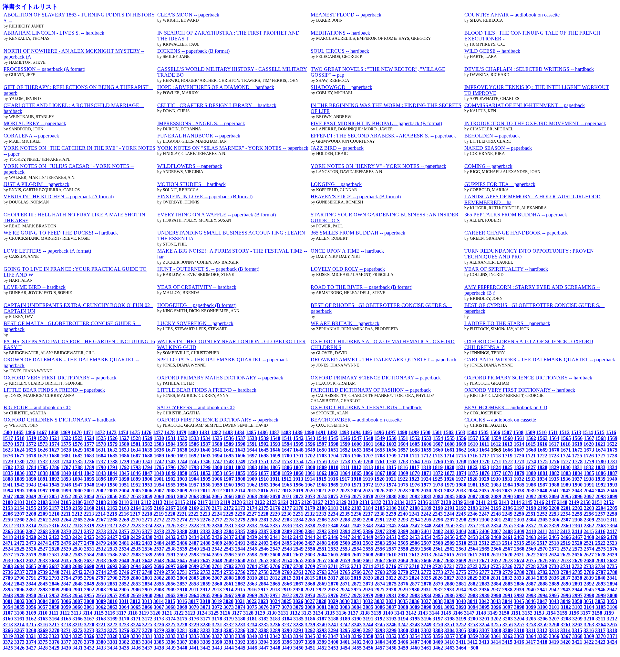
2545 (252, 549)
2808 (228, 578)
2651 (252, 560)
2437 (228, 537)
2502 (368, 543)
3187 (321, 618)
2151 (597, 502)
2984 (426, 595)
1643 (240, 450)
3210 (589, 618)
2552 (333, 549)
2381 (194, 531)
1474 (123, 432)
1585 (182, 444)
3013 (147, 601)
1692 (194, 455)
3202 (496, 618)
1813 (368, 467)
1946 (66, 484)
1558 (484, 438)
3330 (135, 636)
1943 (31, 484)
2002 (101, 490)
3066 (147, 607)
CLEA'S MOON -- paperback (188, 14)
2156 (42, 508)
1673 (589, 450)
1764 (414, 461)
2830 (484, 578)
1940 (612, 479)
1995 (19, 490)
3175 (182, 618)
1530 (159, 438)
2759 (275, 572)
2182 (345, 508)
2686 (42, 566)
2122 (260, 502)
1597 (321, 444)
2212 (77, 514)
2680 (589, 560)
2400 (414, 531)
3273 (89, 630)
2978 (356, 595)
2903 (101, 589)
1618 (565, 444)
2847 (66, 583)
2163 (124, 508)
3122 (178, 613)
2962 (170, 595)
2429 (135, 537)
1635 (147, 450)
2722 (461, 566)
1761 (380, 461)
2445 (321, 537)
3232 (228, 624)
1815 (391, 467)
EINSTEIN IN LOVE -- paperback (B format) (205, 196)
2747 (135, 572)
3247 (403, 624)
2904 (112, 589)
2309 (589, 519)
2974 (310, 595)
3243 (356, 624)
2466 (566, 537)
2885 (507, 583)
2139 (457, 502)
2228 (263, 514)
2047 (8, 496)
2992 (519, 595)
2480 (112, 543)
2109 (112, 502)
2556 (380, 549)
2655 (298, 560)
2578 (19, 554)
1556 (461, 438)
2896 (19, 589)
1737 (101, 461)
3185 (298, 618)
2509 (449, 543)
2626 (577, 554)
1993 (612, 484)
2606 (345, 554)
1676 (8, 455)
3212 (612, 618)
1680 (54, 455)
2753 (205, 572)
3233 (240, 624)
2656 (310, 560)
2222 (193, 514)
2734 (600, 566)
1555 (449, 438)
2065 (217, 496)
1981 (473, 484)
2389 (287, 531)
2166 (159, 508)
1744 (182, 461)
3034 (391, 601)
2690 (89, 566)
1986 (531, 484)
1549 (380, 438)
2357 (531, 525)
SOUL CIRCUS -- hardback (340, 51)
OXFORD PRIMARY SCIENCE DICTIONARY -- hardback (528, 377)
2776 (473, 572)
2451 (391, 537)
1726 (589, 455)
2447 (345, 537)
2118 (214, 502)
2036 (496, 490)
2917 (263, 589)
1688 (147, 455)
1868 (391, 473)
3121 (167, 613)
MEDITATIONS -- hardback (340, 33)
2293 (403, 519)
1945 (54, 484)
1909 (252, 479)
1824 (496, 467)
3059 (66, 607)
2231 (298, 514)
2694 (135, 566)
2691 (101, 566)
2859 (205, 583)
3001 (8, 601)
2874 (380, 583)
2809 (240, 578)
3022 (251, 601)
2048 (19, 496)
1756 (321, 461)
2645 (182, 560)
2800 (135, 578)
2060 (159, 496)
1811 (345, 467)
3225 (147, 624)
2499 (333, 543)
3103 (577, 607)
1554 (438, 438)
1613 (507, 444)
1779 (589, 461)
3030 (344, 601)
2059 (147, 496)
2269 (124, 519)
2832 (507, 578)
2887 (531, 583)
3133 (306, 613)
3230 (205, 624)
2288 (345, 519)
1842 (89, 473)
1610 (473, 444)
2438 (240, 537)
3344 (298, 636)
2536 (147, 549)
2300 (484, 519)
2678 (566, 560)
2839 (589, 578)
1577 (89, 444)
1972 (368, 484)
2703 (240, 566)
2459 (484, 537)
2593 (194, 554)
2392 (321, 531)
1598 (333, 444)
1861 (310, 473)
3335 (194, 636)
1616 (542, 444)
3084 (356, 607)
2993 (531, 595)
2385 (240, 531)
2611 (403, 554)
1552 (414, 438)
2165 (147, 508)
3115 (99, 613)
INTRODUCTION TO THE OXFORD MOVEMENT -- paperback (535, 123)
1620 (589, 444)
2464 (542, 537)
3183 (275, 618)
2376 (135, 531)
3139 (376, 613)
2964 (194, 595)
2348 (426, 525)
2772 (426, 572)
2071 (287, 496)
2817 (333, 578)
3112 (65, 613)
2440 (263, 537)
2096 (577, 496)
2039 (530, 490)
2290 (368, 519)
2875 (391, 583)
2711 (333, 566)
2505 (403, 543)
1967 (310, 484)
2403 (449, 531)
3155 (562, 613)
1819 (437, 467)
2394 (345, 531)
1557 (473, 438)
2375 (124, 531)
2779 (507, 572)
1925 (437, 479)
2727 (519, 566)
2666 (426, 560)
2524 (8, 549)
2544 (240, 549)
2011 (205, 490)
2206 (8, 514)
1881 (542, 473)
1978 (438, 484)
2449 (368, 537)
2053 (77, 496)
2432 (170, 537)
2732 (577, 566)
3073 (228, 607)
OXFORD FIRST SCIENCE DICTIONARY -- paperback (217, 419)
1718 (496, 455)
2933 (449, 589)
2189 (426, 508)
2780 (519, 572)
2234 (333, 514)
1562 (531, 438)
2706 (275, 566)
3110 (42, 613)
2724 (484, 566)
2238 (379, 514)
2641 (135, 560)
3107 (8, 613)
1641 (217, 450)
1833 (600, 467)
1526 (112, 438)
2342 (356, 525)
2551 (321, 549)
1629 (77, 450)
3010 (112, 601)
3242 (345, 624)
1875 (473, 473)
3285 (228, 630)
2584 (89, 554)
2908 (159, 589)
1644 (252, 450)
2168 (182, 508)
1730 (19, 461)
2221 (182, 514)
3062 (101, 607)
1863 (333, 473)
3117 (121, 613)
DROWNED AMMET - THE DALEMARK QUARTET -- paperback (384, 359)
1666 (507, 450)
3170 (124, 618)
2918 (275, 589)
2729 (542, 566)
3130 (271, 613)
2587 (124, 554)
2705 (263, 566)
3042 (484, 601)
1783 (19, 467)
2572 (566, 549)
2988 (473, 595)
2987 (461, 595)
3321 (31, 636)
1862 (321, 473)
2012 (217, 490)
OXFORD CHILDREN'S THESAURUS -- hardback (366, 407)
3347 (333, 636)
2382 (205, 531)
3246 (391, 624)
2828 (461, 578)
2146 (539, 502)
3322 (42, 636)
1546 (345, 438)
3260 (554, 624)
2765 (345, 572)
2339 (321, 525)
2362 (589, 525)
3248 (414, 624)
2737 (19, 572)
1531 (170, 438)
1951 (124, 484)
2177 (287, 508)
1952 (135, 484)
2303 (519, 519)
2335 (275, 525)
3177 (205, 618)
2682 (612, 560)
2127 (318, 502)
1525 (101, 438)
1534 (205, 438)
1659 (426, 450)
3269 (42, 630)
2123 (271, 502)
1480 (193, 432)
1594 (287, 444)
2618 (484, 554)
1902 (170, 479)
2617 (472, 554)
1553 (426, 438)
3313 (554, 630)
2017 (275, 490)
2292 (391, 519)
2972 (287, 595)
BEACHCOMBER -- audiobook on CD (505, 407)
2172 (228, 508)
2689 (77, 566)
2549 (298, 549)
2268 (112, 519)
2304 (531, 519)
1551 (403, 438)
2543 (228, 549)
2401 (426, 531)
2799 (124, 578)
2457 (461, 537)
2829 (472, 578)
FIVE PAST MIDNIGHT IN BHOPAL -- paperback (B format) (376, 123)
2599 (263, 554)
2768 (380, 572)
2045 (600, 490)
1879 (519, 473)
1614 (519, 444)
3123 (190, 613)
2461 (507, 537)
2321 (112, 525)
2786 (589, 572)
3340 (252, 636)
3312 (542, 630)
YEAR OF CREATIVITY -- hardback (196, 287)
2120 (237, 502)
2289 (356, 519)
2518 (554, 543)
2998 (589, 595)
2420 (31, 537)
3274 (101, 630)
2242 (426, 514)
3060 (77, 607)
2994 (542, 595)
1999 (66, 490)
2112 (146, 502)
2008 (170, 490)
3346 (321, 636)
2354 (496, 525)
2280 (252, 519)
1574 (54, 444)
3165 (66, 618)
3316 (589, 630)
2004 (124, 490)
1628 (66, 450)
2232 (310, 514)
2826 (437, 578)
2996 (566, 595)
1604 (403, 444)
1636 (159, 450)
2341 (345, 525)
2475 (54, 543)
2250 (519, 514)
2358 (542, 525)
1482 (216, 432)
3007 (77, 601)
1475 (134, 432)
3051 (589, 601)
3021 (240, 601)
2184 (368, 508)
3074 (240, 607)
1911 (275, 479)
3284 (217, 630)
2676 (542, 560)
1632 (112, 450)
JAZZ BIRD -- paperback (337, 148)
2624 (554, 554)
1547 (356, 438)
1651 (333, 450)
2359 (554, 525)
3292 (310, 630)
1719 (507, 455)
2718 (414, 566)
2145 (527, 502)
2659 (345, 560)
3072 (217, 607)
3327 (101, 636)
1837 (31, 473)
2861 (228, 583)
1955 (170, 484)
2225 (228, 514)
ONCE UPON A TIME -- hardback (347, 251)
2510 (461, 543)
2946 (600, 589)
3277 (135, 630)
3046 (530, 601)
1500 (425, 432)
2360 (566, 525)
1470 (76, 432)
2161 (101, 508)
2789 (8, 578)
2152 (609, 502)
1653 (356, 450)
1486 (262, 432)
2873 (368, 583)
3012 (135, 601)
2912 (205, 589)
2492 (252, 543)
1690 (170, 455)
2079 (380, 496)
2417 (612, 531)
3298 (380, 630)
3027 (310, 601)
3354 (414, 636)
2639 (112, 560)
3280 (170, 630)
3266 (8, 630)
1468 (53, 432)
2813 (286, 578)
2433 (182, 537)
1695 (228, 455)
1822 (472, 467)
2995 (554, 595)
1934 (542, 479)
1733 (54, 461)
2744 (101, 572)
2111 (135, 502)
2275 (194, 519)
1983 (496, 484)
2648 (217, 560)
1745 (194, 461)
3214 (19, 624)
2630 (8, 560)
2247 (484, 514)
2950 (31, 595)
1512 (564, 432)
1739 (124, 461)
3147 (469, 613)
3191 (368, 618)
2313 (19, 525)
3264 (600, 624)
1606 (426, 444)
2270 (135, 519)
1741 (147, 461)
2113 (157, 502)
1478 (169, 432)
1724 (565, 455)
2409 (519, 531)
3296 (356, 630)
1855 (240, 473)
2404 (461, 531)
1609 (461, 444)
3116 (110, 613)
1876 (484, 473)
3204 (519, 618)
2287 (333, 519)
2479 (101, 543)
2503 (380, 543)
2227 (251, 514)
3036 (414, 601)
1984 (507, 484)
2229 (275, 514)
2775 (461, 572)
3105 (600, 607)
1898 (124, 479)
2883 (484, 583)
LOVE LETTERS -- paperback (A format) (47, 251)
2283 (287, 519)
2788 (612, 572)
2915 (240, 589)
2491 (240, 543)
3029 (333, 601)
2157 (54, 508)
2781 (531, 572)
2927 (379, 589)
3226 (159, 624)
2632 (31, 560)
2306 (554, 519)
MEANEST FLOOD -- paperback (346, 14)
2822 (391, 578)
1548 (368, 438)
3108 (19, 613)
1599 (345, 444)
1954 (159, 484)
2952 (54, 595)
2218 (147, 514)
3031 (356, 601)
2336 (287, 525)
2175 (263, 508)
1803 (252, 467)
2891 (577, 583)
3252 (461, 624)
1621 (600, 444)
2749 (159, 572)
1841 (77, 473)
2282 (275, 519)
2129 (341, 502)
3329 (124, 636)
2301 (496, 519)
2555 (368, 549)
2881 (461, 583)
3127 (237, 613)
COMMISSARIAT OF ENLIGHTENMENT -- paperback (524, 105)
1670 (554, 450)
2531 (89, 549)
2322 (124, 525)
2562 (449, 549)
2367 (31, 531)
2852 (124, 583)
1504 (472, 432)
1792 (124, 467)
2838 (577, 578)
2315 (42, 525)
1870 (414, 473)
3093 (461, 607)
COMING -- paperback (488, 166)
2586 (112, 554)
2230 (286, 514)
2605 (333, 554)
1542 (298, 438)
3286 (240, 630)
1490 (309, 432)
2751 (182, 572)
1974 (391, 484)
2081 (403, 496)
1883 (566, 473)
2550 (310, 549)
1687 (135, 455)
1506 (495, 432)
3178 (217, 618)
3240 (321, 624)
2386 (252, 531)
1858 (275, 473)
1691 (182, 455)
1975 (403, 484)
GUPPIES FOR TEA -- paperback (499, 184)
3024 (275, 601)
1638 (182, 450)
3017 (193, 601)
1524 (89, 438)
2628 (600, 554)
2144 (516, 502)
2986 (449, 595)
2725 (496, 566)
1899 (135, 479)
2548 (287, 549)
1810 (333, 467)
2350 (449, 525)
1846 (135, 473)
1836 (19, 473)
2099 (612, 496)
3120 (155, 613)
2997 (577, 595)
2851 (112, 583)
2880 (449, 583)
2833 (519, 578)
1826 (519, 467)
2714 (368, 566)
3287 (252, 630)
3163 (42, 618)
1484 (239, 432)
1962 (252, 484)
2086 (461, 496)
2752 (194, 572)
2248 (496, 514)
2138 (446, 502)
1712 (426, 455)
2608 (368, 554)
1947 (77, 484)
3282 (194, 630)
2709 (310, 566)
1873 (449, 473)
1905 (205, 479)
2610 (391, 554)
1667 (519, 450)
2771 (414, 572)
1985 (519, 484)
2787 (600, 572)
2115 (180, 502)
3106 (612, 607)
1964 (275, 484)
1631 (101, 450)
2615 (449, 554)
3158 (597, 613)
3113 (76, 613)
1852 (205, 473)
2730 (554, 566)
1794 (147, 467)
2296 (438, 519)
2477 (77, 543)
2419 (19, 537)
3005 (54, 601)
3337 (217, 636)
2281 (263, 519)
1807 (298, 467)
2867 (298, 583)
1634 (135, 450)
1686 (124, 455)
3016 (182, 601)
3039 (449, 601)
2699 (194, 566)
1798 (194, 467)
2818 (344, 578)
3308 (496, 630)
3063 (112, 607)
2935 (472, 589)
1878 (507, 473)
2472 (19, 543)
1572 (31, 444)
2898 (42, 589)
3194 (403, 618)
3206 (542, 618)
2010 (194, 490)
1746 (205, 461)
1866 (368, 473)
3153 (539, 613)
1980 (461, 484)
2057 (124, 496)
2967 (228, 595)
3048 (554, 601)
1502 (448, 432)
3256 (507, 624)
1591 (252, 444)
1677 (19, 455)
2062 (182, 496)
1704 (333, 455)
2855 (159, 583)
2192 (461, 508)
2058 (135, 496)
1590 (240, 444)
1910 (263, 479)
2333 (252, 525)
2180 (321, 508)
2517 (542, 543)
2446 (333, 537)
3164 (54, 618)
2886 (519, 583)
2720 (437, 566)
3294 (333, 630)
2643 (159, 560)
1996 (31, 490)
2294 (414, 519)
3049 (565, 601)
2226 (240, 514)
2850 (101, 583)
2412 (554, 531)
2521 (589, 543)
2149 (574, 502)
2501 (356, 543)
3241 (333, 624)
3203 (507, 618)
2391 (310, 531)
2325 (159, 525)
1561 (519, 438)
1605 (414, 444)
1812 (356, 467)
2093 (542, 496)
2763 (321, 572)
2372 (89, 531)
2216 (124, 514)
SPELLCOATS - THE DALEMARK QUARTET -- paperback (222, 359)
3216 (42, 624)
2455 (438, 537)
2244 (449, 514)
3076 (263, 607)
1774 (531, 461)
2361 (577, 525)
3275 (112, 630)
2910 (182, 589)
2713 (356, 566)
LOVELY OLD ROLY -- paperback (348, 269)
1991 (589, 484)
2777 (484, 572)
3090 (426, 607)
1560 (507, 438)
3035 (403, 601)
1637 (170, 450)
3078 (287, 607)
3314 (565, 630)
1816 (403, 467)
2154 (19, 508)
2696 (159, 566)
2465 (554, 537)
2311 (612, 519)
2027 (391, 490)
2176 (275, 508)
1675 (612, 450)
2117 (203, 502)
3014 (158, 601)
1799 (205, 467)
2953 (66, 595)
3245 (380, 624)
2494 (275, 543)
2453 (414, 537)
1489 (297, 432)
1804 (263, 467)
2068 (252, 496)
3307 (484, 630)
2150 (585, 502)
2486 (182, 543)
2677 (554, 560)
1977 (426, 484)
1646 (275, 450)
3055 (19, 607)
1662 (461, 450)
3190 (356, 618)
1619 (577, 444)
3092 (449, 607)
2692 (112, 566)
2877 (414, 583)
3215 (31, 624)
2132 (376, 502)
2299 (473, 519)
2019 (298, 490)
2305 (542, 519)
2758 (263, 572)
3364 (531, 636)
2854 (147, 583)
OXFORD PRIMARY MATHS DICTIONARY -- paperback (220, 377)
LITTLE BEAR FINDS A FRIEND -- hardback (206, 390)
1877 (496, 473)
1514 (588, 432)
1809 (321, 467)
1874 (461, 473)
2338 (310, 525)
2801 (147, 578)
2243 (437, 514)
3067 (159, 607)
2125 (295, 502)
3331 (147, 636)
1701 (298, 455)
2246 (472, 514)
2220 (170, 514)
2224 (217, 514)
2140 (469, 502)
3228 (182, 624)
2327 (182, 525)
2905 (124, 589)
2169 (194, 508)
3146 (457, 613)
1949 (101, 484)
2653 (275, 560)
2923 (333, 589)
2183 (356, 508)
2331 (228, 525)
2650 (240, 560)
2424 (77, 537)
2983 (414, 595)
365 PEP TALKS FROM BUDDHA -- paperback (515, 214)
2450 (380, 537)
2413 (565, 531)
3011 (124, 601)
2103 (42, 502)
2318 (77, 525)
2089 (496, 496)
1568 (600, 438)
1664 (484, 450)
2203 (589, 508)
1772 (507, 461)
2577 (8, 554)
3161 (19, 618)
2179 (310, 508)
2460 (496, 537)
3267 (19, 630)
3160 (8, 618)
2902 (89, 589)
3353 (403, 636)
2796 (89, 578)
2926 (368, 589)
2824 (414, 578)
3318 (612, 630)
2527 (42, 549)
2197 (519, 508)
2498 (321, 543)
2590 (159, 554)
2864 (263, 583)
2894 (612, 583)
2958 (124, 595)
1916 (333, 479)
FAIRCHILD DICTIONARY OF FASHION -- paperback (371, 390)
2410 (531, 531)
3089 (414, 607)
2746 (124, 572)
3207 (554, 618)
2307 (566, 519)
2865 (275, 583)
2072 (298, 496)
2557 (391, 549)
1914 (310, 479)
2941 (542, 589)
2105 (66, 502)
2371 (77, 531)
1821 (461, 467)
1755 (310, 461)
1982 (484, 484)
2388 (275, 531)
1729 (8, 461)
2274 (182, 519)
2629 (612, 554)
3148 (481, 613)
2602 (298, 554)
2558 (403, 549)
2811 (263, 578)
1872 (438, 473)
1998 (54, 490)
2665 (414, 560)
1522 (66, 438)
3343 (287, 636)
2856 (170, 583)
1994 (8, 490)
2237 (368, 514)
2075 (333, 496)
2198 (531, 508)
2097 (589, 496)
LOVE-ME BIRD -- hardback (35, 287)
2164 (135, 508)
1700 (287, 455)
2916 (251, 589)
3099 (531, 607)
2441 (275, 537)
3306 (473, 630)
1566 (577, 438)
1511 (553, 432)
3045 (519, 601)
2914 (228, 589)
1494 (355, 432)
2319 (89, 525)
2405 (473, 531)
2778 (496, 572)
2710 (321, 566)
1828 (542, 467)
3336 (205, 636)
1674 (600, 450)
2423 (66, 537)
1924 (426, 479)
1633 (124, 450)
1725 (577, 455)
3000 (612, 595)
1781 (612, 461)
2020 (310, 490)
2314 (31, 525)
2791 (31, 578)
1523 (77, 438)
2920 (298, 589)
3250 (438, 624)
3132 (295, 613)
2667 (438, 560)
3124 (202, 613)
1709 (391, 455)
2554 (356, 549)
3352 (391, 636)
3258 (531, 624)
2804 (182, 578)
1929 (484, 479)
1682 (77, 455)
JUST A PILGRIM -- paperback (36, 184)
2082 (414, 496)
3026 (298, 601)
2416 (600, 531)
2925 (356, 589)
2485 (170, 543)
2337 (298, 525)
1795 (159, 467)
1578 (101, 444)
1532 (182, 438)
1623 (8, 450)
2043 (577, 490)
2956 (101, 595)
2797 (101, 578)
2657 (321, 560)
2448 (356, 537)
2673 (507, 560)
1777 (566, 461)
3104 (589, 607)
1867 (380, 473)
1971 (356, 484)
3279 (159, 630)
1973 (380, 484)
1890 (31, 479)
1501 (437, 432)
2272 (159, 519)
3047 (542, 601)
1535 (217, 438)
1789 (89, 467)
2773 (438, 572)
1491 (320, 432)
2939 (519, 589)
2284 (298, 519)
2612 (414, 554)
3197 (438, 618)
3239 (310, 624)
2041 (554, 490)
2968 (240, 595)
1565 (566, 438)
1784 (31, 467)
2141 (481, 502)
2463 (531, 537)
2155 (31, 508)
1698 (263, 455)
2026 (379, 490)
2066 (228, 496)
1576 (77, 444)
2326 (170, 525)
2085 (449, 496)
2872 (356, 583)
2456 (449, 537)
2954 (77, 595)
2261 (31, 519)
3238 (298, 624)
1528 (135, 438)
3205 (531, 618)
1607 (438, 444)
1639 (194, 450)
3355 (426, 636)
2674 (519, 560)
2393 (333, 531)
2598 (252, 554)
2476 (66, 543)
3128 (248, 613)
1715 (461, 455)
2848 (77, 583)
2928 (391, 589)
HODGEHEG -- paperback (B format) (196, 305)
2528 (54, 549)
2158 (66, 508)
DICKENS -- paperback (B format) (193, 51)
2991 (507, 595)
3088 (403, 607)
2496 (298, 543)
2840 (600, 578)
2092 (531, 496)
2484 (159, 543)
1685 (112, 455)
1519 (31, 438)
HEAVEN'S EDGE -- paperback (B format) (356, 196)
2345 (391, 525)
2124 (283, 502)
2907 (147, 589)
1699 (275, 455)
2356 (519, 525)
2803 (170, 578)
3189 (345, 618)
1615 (530, 444)
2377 (147, 531)
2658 (333, 560)
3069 (182, 607)
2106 (77, 502)
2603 (310, 554)
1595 (298, 444)
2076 (345, 496)
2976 (333, 595)
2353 (484, 525)
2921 (310, 589)
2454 (426, 537)
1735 (77, 461)
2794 (66, 578)
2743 (89, 572)
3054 (8, 607)
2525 (19, 549)
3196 (426, 618)
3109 (31, 613)
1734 (66, 461)
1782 (8, 467)
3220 (89, 624)
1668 (531, 450)
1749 (240, 461)
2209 (42, 514)
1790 (101, 467)
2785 (577, 572)
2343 (368, 525)
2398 (391, 531)
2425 (89, 537)
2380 (182, 531)
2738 (31, 572)
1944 (42, 484)
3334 (182, 636)
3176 (194, 618)
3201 (484, 618)
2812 (275, 578)
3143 (423, 613)
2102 (31, 502)
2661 (368, 560)
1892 (54, 479)
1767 (449, 461)
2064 (205, 496)
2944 (577, 589)
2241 (414, 514)
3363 (519, 636)
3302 (426, 630)
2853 (135, 583)
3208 (566, 618)
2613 (426, 554)
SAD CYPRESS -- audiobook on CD (196, 407)
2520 (577, 543)
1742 (159, 461)
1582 (147, 444)
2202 (577, 508)
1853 (217, 473)
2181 (333, 508)
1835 (8, 473)
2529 (66, 549)
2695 (147, 566)
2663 (391, 560)
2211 (66, 514)
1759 (356, 461)
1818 (426, 467)
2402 (438, 531)
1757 (333, 461)
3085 (368, 607)
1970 (345, 484)
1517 (8, 438)
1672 (577, 450)
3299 (391, 630)
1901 (159, 479)
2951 (42, 595)
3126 (225, 613)
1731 (31, 461)
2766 (356, 572)
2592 (182, 554)
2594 (205, 554)
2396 (368, 531)
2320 (101, 525)
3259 (542, 624)
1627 (54, 450)
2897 (31, 589)
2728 (530, 566)
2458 (473, 537)
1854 (228, 473)
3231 (217, 624)
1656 (391, 450)
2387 (263, 531)
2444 (310, 537)
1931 (507, 479)
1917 (344, 479)
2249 (507, 514)
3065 (135, 607)
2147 (550, 502)
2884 (496, 583)
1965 (287, 484)
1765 (426, 461)
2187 (403, 508)
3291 (298, 630)
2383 (217, 531)
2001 (89, 490)
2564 (473, 549)
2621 (519, 554)
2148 (562, 502)
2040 (542, 490)
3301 (414, 630)
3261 (566, 624)
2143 (504, 502)
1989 (566, 484)
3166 (77, 618)
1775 (542, 461)
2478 (89, 543)
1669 (542, 450)
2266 (89, 519)
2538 (170, 549)
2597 (240, 554)
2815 (310, 578)
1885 (589, 473)
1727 (600, 455)
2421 (42, 537)
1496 (379, 432)
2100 (8, 502)
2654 (287, 560)
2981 (391, 595)
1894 (77, 479)
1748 (228, 461)
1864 (345, 473)
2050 (42, 496)
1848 (159, 473)
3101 (554, 607)
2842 (8, 583)
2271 (147, 519)
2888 (542, 583)
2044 (589, 490)
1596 (310, 444)
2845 (42, 583)
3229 (194, 624)
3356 (438, 636)
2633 (42, 560)
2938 (507, 589)
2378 (159, 531)
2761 (298, 572)
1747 (217, 461)
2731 (565, 566)
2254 (565, 514)
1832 (589, 467)
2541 (205, 549)
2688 (66, 566)
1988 (554, 484)
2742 (77, 572)
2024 (356, 490)
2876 (403, 583)
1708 (380, 455)
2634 (54, 560)
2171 (217, 508)
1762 (391, 461)
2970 (263, 595)
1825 (507, 467)
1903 (182, 479)
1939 (600, 479)
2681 (600, 560)
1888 (8, 479)
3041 (472, 601)
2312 (8, 525)
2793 (54, 578)
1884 (577, 473)
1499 (413, 432)
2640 (124, 560)
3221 (101, 624)
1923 (414, 479)
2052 (66, 496)
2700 (205, 566)
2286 (321, 519)
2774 (449, 572)
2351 (461, 525)
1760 (368, 461)
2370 (66, 531)
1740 (135, 461)
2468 (589, 537)
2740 (54, 572)
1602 (380, 444)
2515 (519, 543)
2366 (19, 531)
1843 (101, 473)
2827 (449, 578)
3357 (449, 636)
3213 (8, 624)
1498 (402, 432)
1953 (147, 484)
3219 (77, 624)
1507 (506, 432)
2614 (437, 554)
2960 (147, 595)
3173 (159, 618)
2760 (287, 572)
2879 (438, 583)
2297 (449, 519)
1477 (158, 432)
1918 (356, 479)
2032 (449, 490)
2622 (530, 554)
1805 (275, 467)
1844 (112, 473)
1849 (170, 473)
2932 (437, 589)
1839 (54, 473)
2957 (112, 595)
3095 (484, 607)
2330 (217, 525)
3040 (461, 601)
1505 (483, 432)
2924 (344, 589)
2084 (438, 496)
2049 (31, 496)
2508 (438, 543)
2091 (519, 496)
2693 (124, 566)
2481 (124, 543)
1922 (403, 479)
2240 (403, 514)
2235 (344, 514)
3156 (574, 613)
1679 (42, 455)
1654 (368, 450)
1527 (124, 438)
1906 (217, 479)
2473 (31, 543)
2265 (77, 519)
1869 (403, 473)
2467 (577, 537)
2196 (507, 508)
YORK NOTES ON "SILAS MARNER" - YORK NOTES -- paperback (232, 148)
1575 (66, 444)
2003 (112, 490)
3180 (240, 618)
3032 (368, 601)
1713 (437, 455)
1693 (205, 455)
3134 (318, 613)
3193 (391, 618)
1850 (182, 473)
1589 (228, 444)
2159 (77, 508)
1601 (368, 444)
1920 (379, 479)
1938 (589, 479)
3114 (87, 613)
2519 (565, 543)
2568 (519, 549)
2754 (217, 572)
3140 (388, 613)
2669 (461, 560)
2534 (124, 549)
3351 (380, 636)
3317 (600, 630)
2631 (19, 560)
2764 (333, 572)
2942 (554, 589)
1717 (484, 455)
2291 (380, 519)
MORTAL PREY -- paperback (35, 123)
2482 (135, 543)
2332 (240, 525)
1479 (181, 432)
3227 (170, 624)
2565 (484, 549)
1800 (217, 467)
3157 (585, 613)
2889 (554, 583)
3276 (124, 630)
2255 (577, 514)
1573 (42, 444)
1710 (403, 455)
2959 (135, 595)
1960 (228, 484)
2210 (54, 514)
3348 (345, 636)
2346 (403, 525)
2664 (403, 560)
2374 (112, 531)
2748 (147, 572)
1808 (310, 467)
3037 (426, 601)
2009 (182, 490)
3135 (330, 613)
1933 (530, 479)
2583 (77, 554)
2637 (89, 560)
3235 (263, 624)
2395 (356, 531)
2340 (333, 525)
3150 (504, 613)
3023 (263, 601)
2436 (217, 537)
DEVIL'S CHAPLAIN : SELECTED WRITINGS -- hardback (529, 69)
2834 (530, 578)
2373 (101, 531)
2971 (275, 595)
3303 (438, 630)
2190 (438, 508)
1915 (321, 479)
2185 (380, 508)
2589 (147, 554)
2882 (473, 583)
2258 (612, 514)
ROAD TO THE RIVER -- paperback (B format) (361, 287)
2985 (438, 595)
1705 (345, 455)
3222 (112, 624)
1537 (240, 438)
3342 (275, 636)
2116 (191, 502)
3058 (54, 607)
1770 (484, 461)
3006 (66, 601)
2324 (147, 525)
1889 (19, 479)
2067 (240, 496)
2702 (228, 566)
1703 (321, 455)
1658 (414, 450)
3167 (89, 618)
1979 (449, 484)
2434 (194, 537)
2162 (112, 508)
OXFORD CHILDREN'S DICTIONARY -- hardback (60, 419)
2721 (449, 566)
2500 (345, 543)
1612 (496, 444)
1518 (19, 438)
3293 (321, 630)
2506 (414, 543)
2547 (275, 549)
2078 (368, 496)
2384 (228, 531)
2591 (170, 554)
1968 (321, 484)
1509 (530, 432)
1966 (298, 484)
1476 (146, 432)
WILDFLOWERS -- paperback (189, 166)
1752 (275, 461)
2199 (542, 508)
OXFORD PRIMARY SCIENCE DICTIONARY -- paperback (376, 377)
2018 (286, 490)
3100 (542, 607)
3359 (473, 636)
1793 (135, 467)
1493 (344, 432)
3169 (112, 618)
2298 (461, 519)
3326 (89, 636)
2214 (100, 514)
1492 (332, 432)
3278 (147, 630)
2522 (600, 543)
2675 (531, 560)
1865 (356, 473)
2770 (403, 572)
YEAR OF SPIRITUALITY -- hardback (506, 269)
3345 (310, 636)
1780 (600, 461)
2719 (426, 566)
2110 (124, 502)
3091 (438, 607)
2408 (507, 531)
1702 (310, 455)
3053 (612, 601)
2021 (321, 490)
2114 (169, 502)
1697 (252, 455)
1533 (194, 438)
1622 (612, 444)
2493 (263, 543)
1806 (287, 467)
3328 (112, 636)
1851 (194, 473)
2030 (426, 490)
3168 (101, 618)
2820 (368, 578)
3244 (368, 624)
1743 (170, 461)
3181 (252, 618)
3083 (345, 607)
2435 (205, 537)
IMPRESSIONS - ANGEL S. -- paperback (201, 123)
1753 (287, 461)
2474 (42, 543)
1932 (519, 479)
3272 (77, 630)
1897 (112, 479)
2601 (287, 554)
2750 (170, 572)
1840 (66, 473)
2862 (240, 583)
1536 (228, 438)
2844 (31, 583)
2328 (194, 525)
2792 (42, 578)
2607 (356, 554)
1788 (77, 467)
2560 (426, 549)
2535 (135, 549)
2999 (600, 595)
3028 (321, 601)
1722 (542, 455)
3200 (473, 618)
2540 (194, 549)
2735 (612, 566)
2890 (566, 583)
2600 (275, 554)
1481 (204, 432)
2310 (600, 519)
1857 (263, 473)
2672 (496, 560)
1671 (566, 450)
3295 (345, 630)
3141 (399, 613)
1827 (530, 467)
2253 (554, 514)
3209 (577, 618)
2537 (159, 549)
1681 (66, 455)
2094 (554, 496)
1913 (298, 479)
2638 (101, 560)
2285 (310, 519)
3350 (368, 636)
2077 (356, 496)
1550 (391, 438)
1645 (263, 450)
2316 (54, 525)
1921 (391, 479)
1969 (333, 484)
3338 (228, 636)
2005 (135, 490)
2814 (298, 578)
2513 (496, 543)
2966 (217, 595)
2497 (310, 543)
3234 (252, 624)
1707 (368, 455)
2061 (170, 496)
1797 (182, 467)
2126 (306, 502)
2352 (473, 525)
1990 (577, 484)
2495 (287, 543)
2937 (496, 589)
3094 (473, 607)
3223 (124, 624)
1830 (565, 467)
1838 (42, 473)
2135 (411, 502)
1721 (530, 455)
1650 (321, 450)
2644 (170, 560)
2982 (403, 595)
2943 (565, 589)
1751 (263, 461)
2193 (473, 508)
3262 (577, 624)
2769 (391, 572)
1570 (8, 444)
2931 (426, 589)
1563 (542, 438)
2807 (217, 578)
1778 (577, 461)
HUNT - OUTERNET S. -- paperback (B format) (208, 269)
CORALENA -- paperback (31, 135)
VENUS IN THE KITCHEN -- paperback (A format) (59, 196)
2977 (345, 595)
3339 (240, 636)
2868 (310, 583)
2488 (205, 543)
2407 (496, 531)
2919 (286, 589)
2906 (135, 589)
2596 (228, 554)
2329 (205, 525)
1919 (368, 479)
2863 (252, 583)
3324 (66, 636)
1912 (286, 479)
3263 (589, 624)
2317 (66, 525)
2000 (77, 490)
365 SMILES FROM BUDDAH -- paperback (358, 232)
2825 (426, 578)
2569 (531, 549)
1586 (194, 444)
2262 (42, 519)
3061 (89, 607)
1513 (576, 432)
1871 (426, 473)
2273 (170, 519)
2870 (333, 583)
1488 (286, 432)
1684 (101, 455)
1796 (170, 467)
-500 (7, 432)
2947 (612, 589)
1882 (554, 473)
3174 (170, 618)
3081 (321, 607)
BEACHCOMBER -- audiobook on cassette (356, 419)
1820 (449, 467)
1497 (390, 432)
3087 (391, 607)
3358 (461, 636)
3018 (205, 601)
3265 (612, 624)
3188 (333, 618)
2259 (8, 519)
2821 (379, 578)
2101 (19, 502)
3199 (461, 618)
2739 (42, 572)
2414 (577, 531)
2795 (77, 578)
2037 (507, 490)
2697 (170, 566)
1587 (205, 444)
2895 (8, 589)
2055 (101, 496)
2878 (426, 583)
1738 (112, 461)
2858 (194, 583)
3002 (19, 601)
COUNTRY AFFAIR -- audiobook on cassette (512, 14)
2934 (461, 589)
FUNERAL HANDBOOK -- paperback (198, 135)
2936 (484, 589)
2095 (566, 496)
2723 (472, 566)
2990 (496, 595)
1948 (89, 484)
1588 (217, 444)
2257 (600, 514)
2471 (8, 543)
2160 (89, 508)
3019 (217, 601)
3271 (66, 630)
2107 (89, 502)
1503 (460, 432)
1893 (66, 479)
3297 (368, 630)
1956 (182, 484)
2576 (612, 549)
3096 (496, 607)
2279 (240, 519)
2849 (89, 583)
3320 (19, 636)
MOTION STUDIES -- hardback (191, 184)
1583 (159, 444)
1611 (484, 444)
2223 (205, 514)
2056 (112, 496)
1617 (554, 444)
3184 (287, 618)
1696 (240, 455)
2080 (391, 496)
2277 (217, 519)
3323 (54, 636)
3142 (411, 613)
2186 (391, 508)
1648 (298, 450)
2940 (530, 589)
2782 (542, 572)
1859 (287, 473)
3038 (437, 601)
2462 (519, 537)
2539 (182, 549)
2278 (228, 519)
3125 (213, 613)
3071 (205, 607)
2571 (554, 549)
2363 (600, 525)
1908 (240, 479)
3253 (473, 624)
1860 (298, 473)
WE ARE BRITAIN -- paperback (345, 323)
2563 (461, 549)
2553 (345, 549)
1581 (135, 444)
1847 (147, 473)
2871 (345, 583)
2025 (368, 490)
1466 (30, 432)
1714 (449, 455)
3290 (287, 630)
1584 (170, 444)
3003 (31, 601)
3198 (449, 618)
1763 (403, 461)
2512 (484, 543)
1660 (438, 450)
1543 (310, 438)
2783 (554, 572)
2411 (542, 531)
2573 (577, 549)
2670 (473, 560)
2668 (449, 560)
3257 (519, 624)
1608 (449, 444)
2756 (240, 572)
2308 (577, 519)
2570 (542, 549)
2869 (321, 583)
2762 (310, 572)
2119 (225, 502)
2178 (298, 508)
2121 (248, 502)
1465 (18, 432)
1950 (112, 484)
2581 (54, 554)
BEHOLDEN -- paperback (492, 135)
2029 (414, 490)
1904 (194, 479)
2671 (484, 560)
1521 (54, 438)
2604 (321, 554)
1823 (484, 467)
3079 (298, 607)
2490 (228, 543)
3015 (170, 601)
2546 (263, 549)
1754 (298, 461)
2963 (182, 595)
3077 (275, 607)
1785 (42, 467)
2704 (252, 566)
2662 (380, 560)
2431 (159, 537)
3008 (89, 601)
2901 (77, 589)
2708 (298, 566)
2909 (170, 589)
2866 (287, 583)
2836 (554, 578)
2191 (449, 508)
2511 (473, 543)
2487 (194, 543)
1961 (240, 484)
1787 (66, 467)
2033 (461, 490)
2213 (89, 514)
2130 (353, 502)
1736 (89, 461)
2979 (368, 595)
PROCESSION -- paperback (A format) (44, 69)
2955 (89, 595)
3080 (310, 607)
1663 (473, 450)
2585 (101, 554)
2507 (426, 543)
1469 (65, 432)
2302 (507, 519)
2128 (330, 502)
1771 (496, 461)
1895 (89, 479)
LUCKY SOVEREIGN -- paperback (195, 323)
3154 (550, 613)
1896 (101, 479)
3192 (380, 618)
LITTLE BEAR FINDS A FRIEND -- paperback (54, 390)
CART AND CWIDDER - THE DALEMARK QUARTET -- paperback (539, 359)
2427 (112, 537)
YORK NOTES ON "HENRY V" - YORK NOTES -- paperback (378, 166)
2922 (321, 589)
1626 (42, 450)
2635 (66, 560)
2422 (54, 537)
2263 (54, 519)
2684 (19, 566)
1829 (554, 467)
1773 (519, 461)
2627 (589, 554)
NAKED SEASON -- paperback (498, 148)
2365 (8, 531)
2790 (19, 578)
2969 (252, 595)
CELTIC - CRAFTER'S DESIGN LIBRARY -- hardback (216, 105)
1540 (275, 438)
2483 (147, 543)
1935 (554, 479)
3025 (286, 601)
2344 (380, 525)
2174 (252, 508)
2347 (414, 525)
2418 (8, 537)
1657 (403, 450)
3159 (609, 613)
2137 (434, 502)
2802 (159, 578)
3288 (263, 630)
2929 (403, 589)
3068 (170, 607)
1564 (554, 438)
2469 (600, 537)
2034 (472, 490)
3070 (194, 607)
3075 (252, 607)
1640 (205, 450)
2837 (565, 578)
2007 (159, 490)
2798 (112, 578)
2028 (403, 490)
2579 (31, 554)
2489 (217, 543)
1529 (147, 438)
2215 (112, 514)
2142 (492, 502)
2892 (589, 583)
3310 (519, 630)
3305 (461, 630)
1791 (112, 467)
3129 (260, 613)
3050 (577, 601)
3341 (263, 636)
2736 (8, 572)
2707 (287, 566)
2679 (577, 560)
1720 (519, 455)
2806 (205, 578)
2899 (54, 589)
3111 (53, 613)
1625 (31, 450)
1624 (19, 450)
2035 (484, 490)
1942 (19, 484)
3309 (507, 630)
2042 (565, 490)
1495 (367, 432)
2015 (251, 490)
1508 (518, 432)
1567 (589, 438)
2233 (321, 514)
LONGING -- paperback (336, 184)
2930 (414, 589)
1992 (600, 484)
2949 (19, 595)
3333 (170, 636)
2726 (507, 566)
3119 (144, 613)
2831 (496, 578)
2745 (112, 572)
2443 (298, 537)
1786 (54, 467)
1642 (228, 450)
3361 (496, 636)
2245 (461, 514)
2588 (135, 554)
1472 (100, 432)
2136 (423, 502)
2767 (368, 572)
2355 (507, 525)
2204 (600, 508)
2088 (484, 496)
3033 (379, 601)
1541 (287, 438)
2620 (507, 554)
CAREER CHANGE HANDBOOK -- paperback (516, 232)
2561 (438, 549)
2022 (333, 490)
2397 (380, 531)
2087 (473, 496)
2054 (89, 496)
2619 (496, 554)
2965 (205, 595)
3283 (205, 630)
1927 (461, 479)
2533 (112, 549)
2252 (542, 514)
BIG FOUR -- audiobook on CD (37, 407)
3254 (484, 624)
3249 (426, 624)
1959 (217, 484)
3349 (356, 636)
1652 (345, 450)
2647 (205, 560)
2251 (530, 514)
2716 (391, 566)
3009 (101, 601)
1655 (380, 450)
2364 (612, 525)
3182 (263, 618)
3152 (527, 613)
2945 (589, 589)
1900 (147, 479)
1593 (275, 444)
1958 (205, 484)
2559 (414, 549)
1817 (414, 467)
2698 (182, 566)
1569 (612, 438)
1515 (599, 432)
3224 (135, 624)
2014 (240, 490)
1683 (89, 455)
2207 (19, 514)
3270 (54, 630)
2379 (170, 531)
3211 (600, 618)
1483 (227, 432)
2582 (66, 554)
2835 (542, 578)
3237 (287, 624)
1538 (252, 438)
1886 (600, 473)
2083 (426, 496)
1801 (228, 467)
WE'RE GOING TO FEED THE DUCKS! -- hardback (61, 232)
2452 (403, 537)
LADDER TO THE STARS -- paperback (507, 323)
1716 (472, 455)
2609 (380, 554)
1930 (496, 479)
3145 (446, 613)
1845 (124, 473)
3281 (182, 630)
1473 (111, 432)
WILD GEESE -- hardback (492, 51)
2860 (217, 583)
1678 (31, 455)
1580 (124, 444)
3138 (364, 613)
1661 (449, 450)
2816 (321, 578)
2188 (414, 508)
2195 (496, 508)
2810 (252, 578)
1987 (542, 484)
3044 (507, 601)
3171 (135, 618)
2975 (321, 595)
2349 (438, 525)
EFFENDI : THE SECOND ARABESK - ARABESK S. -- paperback (383, 135)
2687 (54, 566)
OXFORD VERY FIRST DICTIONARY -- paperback (60, 377)
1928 (472, 479)
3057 (42, 607)
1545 (333, 438)
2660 (356, 560)
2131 (364, 502)
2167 (170, 508)
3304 (449, 630)
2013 (228, 490)
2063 (194, 496)
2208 (31, 514)
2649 (228, 560)
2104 (54, 502)
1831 (577, 467)
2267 (101, 519)
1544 (321, 438)
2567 (507, 549)
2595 (217, 554)
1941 (8, 484)
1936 (565, 479)
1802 (240, 467)
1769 (473, 461)
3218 (66, 624)
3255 (496, 624)
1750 (252, 461)
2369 (54, 531)
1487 (274, 432)
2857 (182, 583)
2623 (542, 554)
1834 (612, 467)
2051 (54, 496)
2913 (217, 589)
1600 (356, 444)
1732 (42, 461)
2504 (391, 543)
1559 (496, 438)
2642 (147, 560)
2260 (19, 519)
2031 (437, 490)
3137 (353, 613)
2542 (217, 549)
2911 (194, 589)
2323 (135, 525)
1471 (88, 432)
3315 (577, 630)
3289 (275, 630)
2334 (263, 525)
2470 (612, 537)
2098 (600, 496)
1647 (287, 450)
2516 (530, 543)
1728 (612, 455)
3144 (434, 613)
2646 (194, 560)
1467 (41, 432)
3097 (507, 607)
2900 (66, 589)
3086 (380, 607)
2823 (403, 578)
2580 (42, 554)
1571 (19, 444)
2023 (344, 490)
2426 (101, 537)
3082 (333, 607)
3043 (496, 601)
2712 (344, 566)
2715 (379, 566)
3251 (449, 624)
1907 (228, 479)
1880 (531, 473)
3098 (519, 607)
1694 (217, 455)
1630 (89, 450)
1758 (345, 461)
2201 (566, 508)
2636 (77, 560)
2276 (205, 519)
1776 (554, 461)
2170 (205, 508)
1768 (461, 461)
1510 (541, 432)
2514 (507, 543)
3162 (31, 618)
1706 (356, 455)
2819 (356, 578)
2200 (554, 508)
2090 (507, 496)
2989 (484, 595)
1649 (310, 450)
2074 (321, 496)
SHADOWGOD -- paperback (341, 87)
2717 (403, 566)
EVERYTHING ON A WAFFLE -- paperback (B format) (216, 214)
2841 (612, 578)
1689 (159, 455)
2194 (484, 508)
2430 (147, 537)
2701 (217, 566)
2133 (388, 502)
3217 (54, 624)
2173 (240, 508)
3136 (341, 613)
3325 (77, 636)
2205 (612, 508)
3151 (516, 613)
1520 (42, 438)
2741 (66, 572)
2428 (124, 537)
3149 (492, 613)
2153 (8, 508)
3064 (124, 607)
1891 (42, 479)
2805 (194, 578)
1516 (611, 432)
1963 (263, 484)
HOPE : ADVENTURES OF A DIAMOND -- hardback (215, 87)
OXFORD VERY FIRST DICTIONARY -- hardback (519, 390)
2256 (589, 514)
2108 (101, 502)
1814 (379, 467)
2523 (612, 543)
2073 (310, 496)
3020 (228, 601)
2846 (54, 583)
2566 (496, 549)
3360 (484, 636)
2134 (399, 502)
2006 (147, 490)
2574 (589, 549)
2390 (298, 531)
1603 (391, 444)
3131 (283, 613)
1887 (612, 473)
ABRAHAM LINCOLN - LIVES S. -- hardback (54, 33)
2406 (484, 531)
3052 (600, 601)
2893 (600, 583)
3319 (8, 636)
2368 (42, 531)
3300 (403, 630)
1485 (251, 432)
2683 (8, 566)
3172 (147, 618)
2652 (263, 560)
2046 (612, 490)
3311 (531, 630)
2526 (31, 549)
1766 (438, 461)
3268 (31, 630)
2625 (565, 554)
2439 (252, 537)
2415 (589, 531)
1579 (112, 444)
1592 (263, 444)
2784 (566, 572)
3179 (228, 618)
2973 (298, 595)
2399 (403, 531)
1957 (194, 484)
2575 (600, 549)
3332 (159, 636)
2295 (426, 519)
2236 (356, 514)
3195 (414, 618)
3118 (133, 613)
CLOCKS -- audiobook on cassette (500, 419)
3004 (42, 601)
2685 (31, 566)
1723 (554, 455)
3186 (310, 618)
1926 (449, 479)
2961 (159, 595)
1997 (42, 490)
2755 (228, 572)
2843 (19, 583)
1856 (252, 473)
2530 (77, 549)
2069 (263, 496)
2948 (8, 595)
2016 (263, 490)
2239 (391, 514)
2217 (135, 514)
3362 (507, 636)
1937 (577, 479)
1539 (263, 438)
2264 (66, 519)
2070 (275, 496)
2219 (158, 514)
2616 (461, 554)
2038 (519, 490)
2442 (287, 537)
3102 (566, 607)
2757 (252, 572)
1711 (414, 455)
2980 (380, 595)
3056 (31, 607)
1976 (414, 484)
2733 (589, 566)
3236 (275, 624)
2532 (101, 549)
